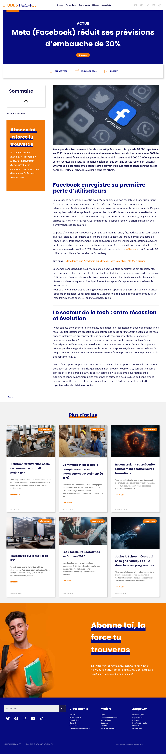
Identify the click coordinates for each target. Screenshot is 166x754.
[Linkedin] (153, 5)
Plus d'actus (83, 415)
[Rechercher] (62, 708)
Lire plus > (15, 494)
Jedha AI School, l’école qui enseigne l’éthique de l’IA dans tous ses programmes (134, 561)
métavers (131, 249)
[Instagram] (147, 5)
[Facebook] (135, 5)
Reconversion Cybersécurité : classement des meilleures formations (135, 469)
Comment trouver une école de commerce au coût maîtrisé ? (30, 468)
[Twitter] (141, 5)
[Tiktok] (159, 5)
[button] (42, 91)
